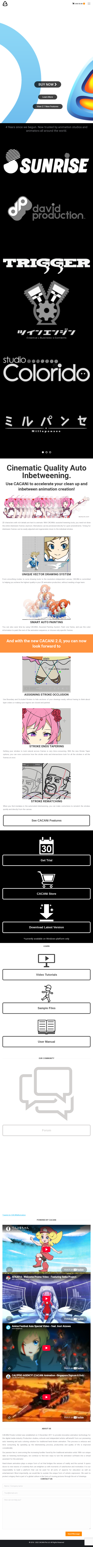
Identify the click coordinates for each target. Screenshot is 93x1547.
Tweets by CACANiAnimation (14, 1215)
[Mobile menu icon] (89, 3)
